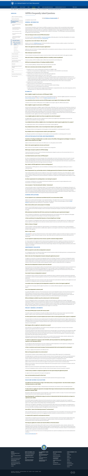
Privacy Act (54, 453)
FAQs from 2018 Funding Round (30, 433)
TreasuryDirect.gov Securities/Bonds (56, 458)
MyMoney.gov (69, 457)
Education (13, 63)
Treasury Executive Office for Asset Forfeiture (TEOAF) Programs (16, 37)
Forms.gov (68, 460)
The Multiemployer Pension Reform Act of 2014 (16, 61)
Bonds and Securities (15, 18)
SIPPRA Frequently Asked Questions (17, 44)
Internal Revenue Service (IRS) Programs (16, 34)
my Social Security (69, 465)
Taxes (13, 69)
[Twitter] (72, 472)
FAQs (38, 97)
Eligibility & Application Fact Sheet (50, 97)
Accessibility (36, 471)
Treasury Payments (15, 53)
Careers (33, 471)
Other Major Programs (33, 9)
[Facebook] (74, 472)
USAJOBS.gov (69, 454)
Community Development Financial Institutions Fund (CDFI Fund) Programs (16, 28)
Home (12, 9)
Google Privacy (17, 471)
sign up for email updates (46, 37)
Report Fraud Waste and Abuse (17, 16)
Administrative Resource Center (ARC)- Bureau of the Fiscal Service (43, 455)
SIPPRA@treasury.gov (37, 43)
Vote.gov (68, 466)
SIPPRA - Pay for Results (42, 9)
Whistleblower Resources (47, 7)
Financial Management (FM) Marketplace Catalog (43, 460)
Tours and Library (15, 76)
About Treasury (14, 7)
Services (33, 7)
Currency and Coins (15, 56)
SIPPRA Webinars (16, 47)
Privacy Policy (13, 471)
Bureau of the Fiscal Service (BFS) (16, 458)
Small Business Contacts (56, 454)
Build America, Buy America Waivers (16, 25)
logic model (28, 233)
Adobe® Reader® (18, 472)
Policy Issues (22, 7)
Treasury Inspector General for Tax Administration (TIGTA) (29, 455)
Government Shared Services (16, 74)
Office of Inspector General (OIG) (30, 453)
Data (28, 7)
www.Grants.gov (45, 38)
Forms (13, 71)
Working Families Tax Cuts (60, 7)
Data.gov (68, 459)
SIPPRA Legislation (16, 50)
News (39, 7)
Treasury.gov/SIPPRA (37, 37)
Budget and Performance (56, 456)
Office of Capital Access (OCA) (16, 31)
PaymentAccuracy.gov (70, 463)
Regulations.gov (69, 462)
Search (75, 7)
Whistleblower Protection (57, 464)
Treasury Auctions (15, 58)
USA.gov (68, 453)
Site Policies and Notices (23, 471)
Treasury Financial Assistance (23, 9)
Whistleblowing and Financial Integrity (17, 67)
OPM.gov (68, 456)
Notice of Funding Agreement (30, 97)
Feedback (30, 471)
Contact (40, 471)
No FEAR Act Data (55, 462)
